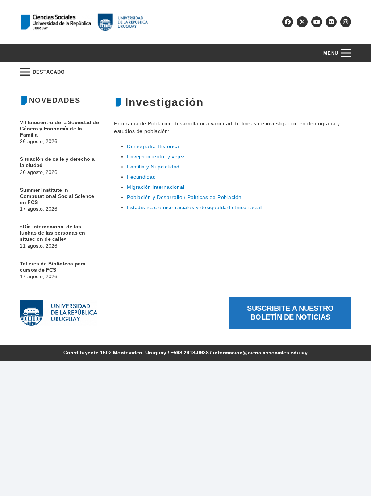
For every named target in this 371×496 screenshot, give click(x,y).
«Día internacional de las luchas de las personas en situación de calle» (52, 233)
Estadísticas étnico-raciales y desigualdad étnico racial (194, 207)
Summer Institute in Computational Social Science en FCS (57, 196)
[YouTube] (316, 21)
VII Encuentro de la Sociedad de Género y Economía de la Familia (59, 128)
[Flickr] (331, 21)
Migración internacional (155, 187)
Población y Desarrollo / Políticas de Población (184, 197)
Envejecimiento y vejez (156, 156)
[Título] (302, 21)
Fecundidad (141, 177)
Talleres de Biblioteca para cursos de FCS (53, 267)
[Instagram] (345, 21)
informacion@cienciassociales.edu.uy (260, 352)
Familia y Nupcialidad (153, 167)
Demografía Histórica (153, 146)
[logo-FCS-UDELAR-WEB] (84, 22)
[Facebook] (287, 21)
